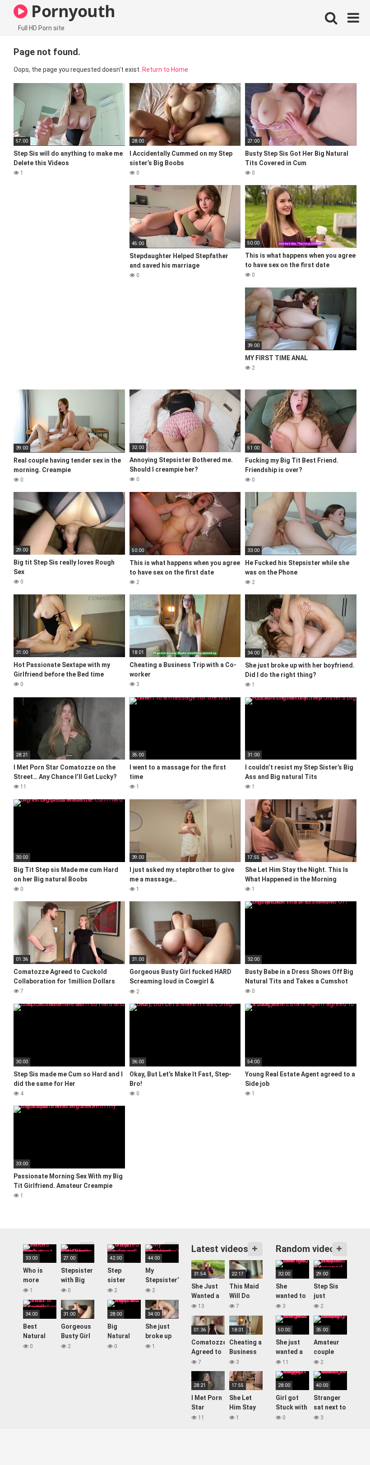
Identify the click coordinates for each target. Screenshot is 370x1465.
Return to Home (165, 69)
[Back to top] (340, 1437)
